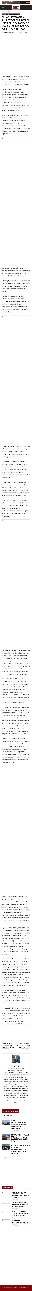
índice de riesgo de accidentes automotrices (6, 1148)
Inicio (3, 11)
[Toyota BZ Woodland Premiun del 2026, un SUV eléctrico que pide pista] (6, 1137)
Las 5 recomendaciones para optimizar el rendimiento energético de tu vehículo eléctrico (19, 1126)
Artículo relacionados (10, 1111)
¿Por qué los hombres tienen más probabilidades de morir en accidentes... (21, 1213)
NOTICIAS (8, 11)
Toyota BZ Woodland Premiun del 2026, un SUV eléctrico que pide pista (20, 1138)
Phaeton (17, 14)
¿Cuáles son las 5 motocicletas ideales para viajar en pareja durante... (21, 1222)
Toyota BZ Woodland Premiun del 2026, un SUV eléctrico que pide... (20, 1204)
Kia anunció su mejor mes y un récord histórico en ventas (8, 1046)
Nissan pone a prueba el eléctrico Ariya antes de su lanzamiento (23, 1046)
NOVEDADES (10, 14)
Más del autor (8, 1115)
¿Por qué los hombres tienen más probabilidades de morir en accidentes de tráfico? (20, 1149)
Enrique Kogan (7, 32)
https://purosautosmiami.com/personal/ (16, 1068)
